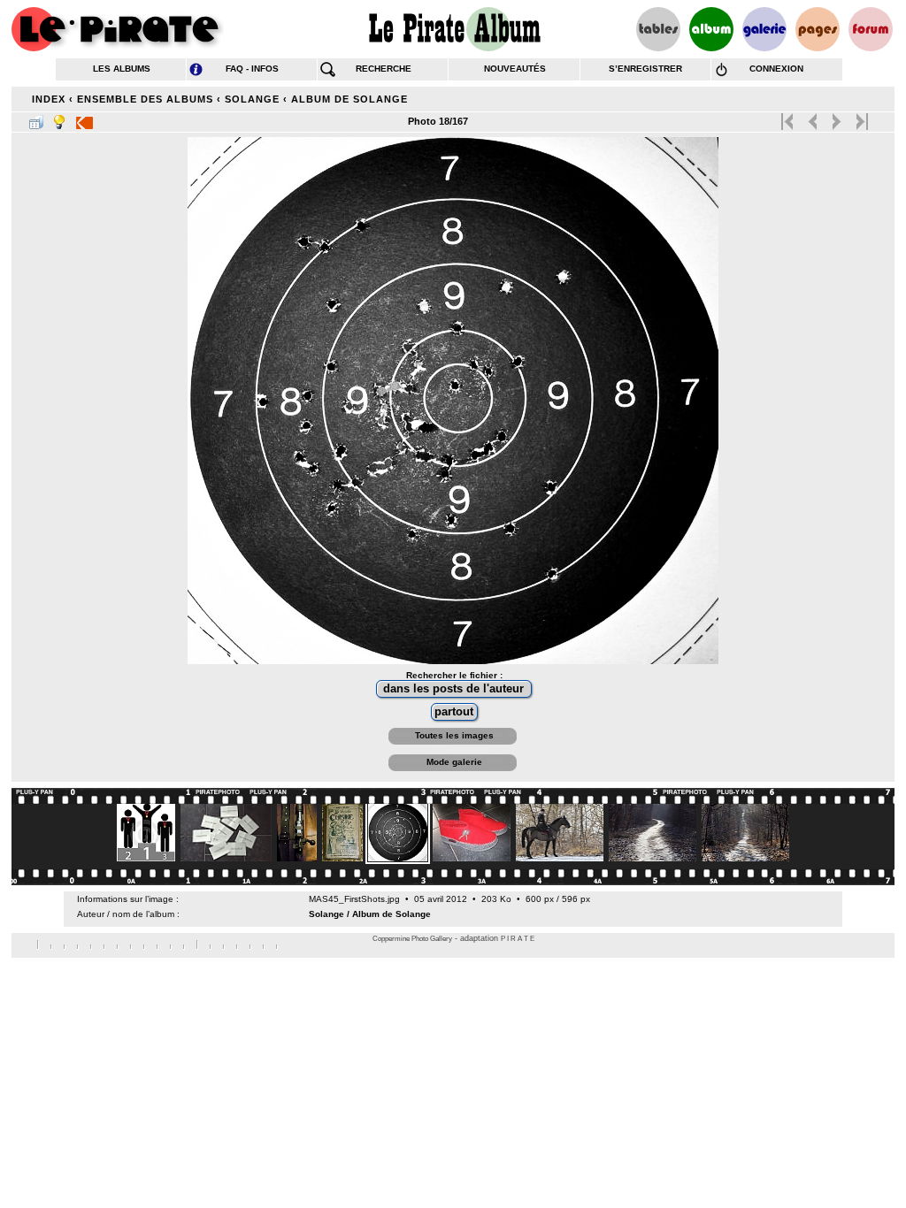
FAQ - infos (252, 68)
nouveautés (515, 68)
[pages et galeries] (817, 29)
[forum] (870, 29)
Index (48, 99)
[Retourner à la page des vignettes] (36, 118)
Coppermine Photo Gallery (412, 939)
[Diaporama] (84, 118)
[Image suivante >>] (836, 117)
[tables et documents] (658, 29)
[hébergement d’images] (764, 29)
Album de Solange (349, 99)
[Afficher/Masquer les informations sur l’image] (59, 118)
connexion (776, 68)
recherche (383, 68)
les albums (121, 68)
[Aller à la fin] (860, 117)
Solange (252, 99)
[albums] (711, 29)
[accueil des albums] (453, 29)
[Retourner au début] (788, 117)
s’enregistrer (645, 68)
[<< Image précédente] (812, 117)
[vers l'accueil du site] (118, 29)
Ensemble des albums (145, 99)
